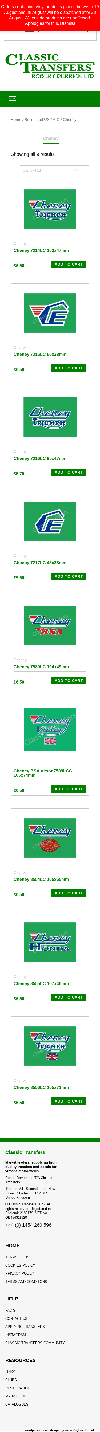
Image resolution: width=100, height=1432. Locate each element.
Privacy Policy (19, 1273)
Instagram (15, 1335)
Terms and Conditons (26, 1282)
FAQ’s (10, 1310)
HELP (11, 1298)
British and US (37, 119)
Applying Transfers (25, 1327)
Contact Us (16, 1319)
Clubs (11, 1380)
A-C (56, 119)
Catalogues (17, 1404)
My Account (16, 1396)
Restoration (17, 1388)
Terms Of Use (18, 1257)
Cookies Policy (20, 1265)
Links (10, 1372)
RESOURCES (20, 1360)
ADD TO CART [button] (69, 264)
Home (16, 119)
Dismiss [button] (67, 23)
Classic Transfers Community (35, 1343)
